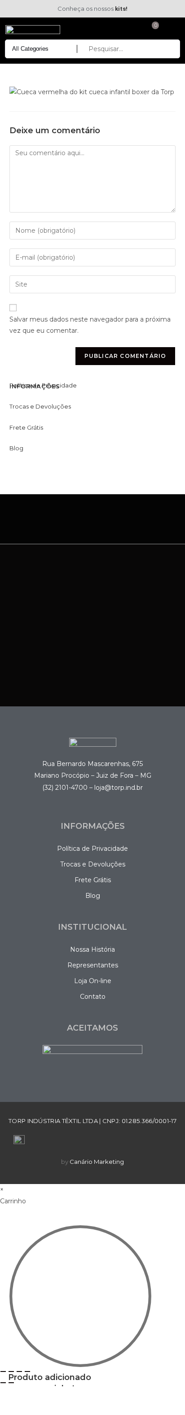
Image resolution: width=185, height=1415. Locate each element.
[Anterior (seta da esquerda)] (3, 1383)
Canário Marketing (97, 1161)
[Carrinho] (152, 29)
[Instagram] (19, 9)
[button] (170, 30)
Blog (16, 448)
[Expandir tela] (11, 1371)
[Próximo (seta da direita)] (11, 1383)
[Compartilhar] (19, 1371)
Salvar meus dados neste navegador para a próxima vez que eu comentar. (90, 325)
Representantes (92, 965)
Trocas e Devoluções (40, 406)
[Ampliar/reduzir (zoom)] (3, 1371)
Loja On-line (92, 981)
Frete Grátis (26, 427)
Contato (93, 997)
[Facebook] (8, 9)
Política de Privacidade (43, 385)
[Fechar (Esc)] (27, 1371)
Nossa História (92, 949)
